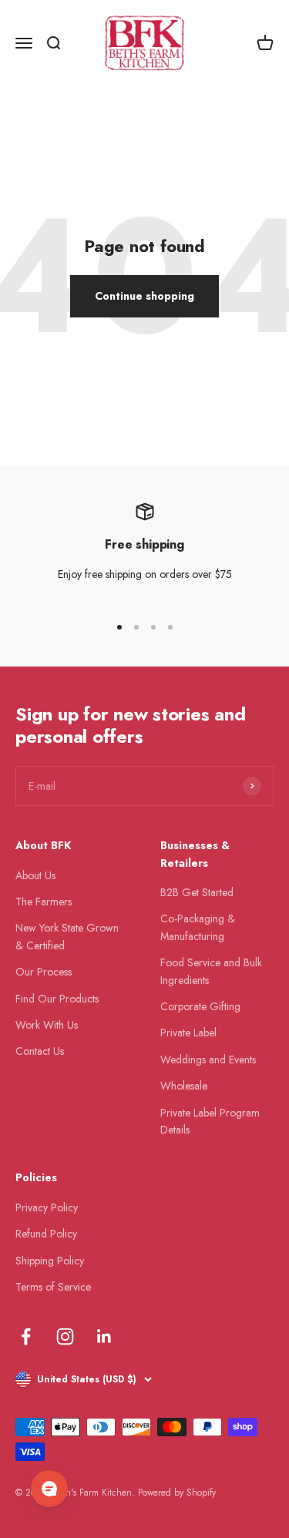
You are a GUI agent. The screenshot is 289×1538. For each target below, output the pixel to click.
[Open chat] (49, 1488)
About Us (35, 875)
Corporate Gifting (200, 1006)
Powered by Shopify (177, 1492)
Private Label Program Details (210, 1121)
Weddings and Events (208, 1059)
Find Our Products (57, 998)
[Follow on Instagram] (65, 1336)
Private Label (188, 1032)
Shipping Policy (49, 1260)
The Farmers (43, 901)
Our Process (43, 971)
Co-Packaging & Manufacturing (197, 927)
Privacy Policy (46, 1207)
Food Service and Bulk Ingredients (211, 971)
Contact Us (39, 1051)
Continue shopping (144, 296)
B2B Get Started (197, 892)
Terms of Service (53, 1287)
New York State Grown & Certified (67, 936)
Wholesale (183, 1085)
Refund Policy (46, 1233)
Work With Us (46, 1025)
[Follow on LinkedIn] (104, 1336)
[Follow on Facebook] (25, 1336)
